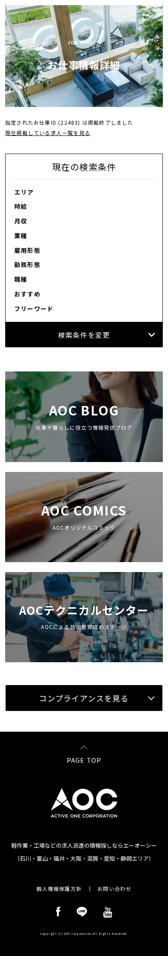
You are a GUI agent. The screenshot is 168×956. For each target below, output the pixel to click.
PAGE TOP (84, 759)
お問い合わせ (114, 888)
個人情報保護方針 (59, 888)
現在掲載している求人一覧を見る (47, 132)
